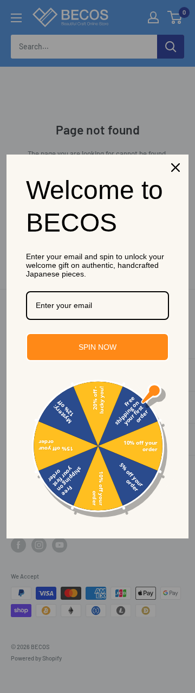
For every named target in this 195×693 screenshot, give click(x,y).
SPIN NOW (97, 347)
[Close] (175, 168)
